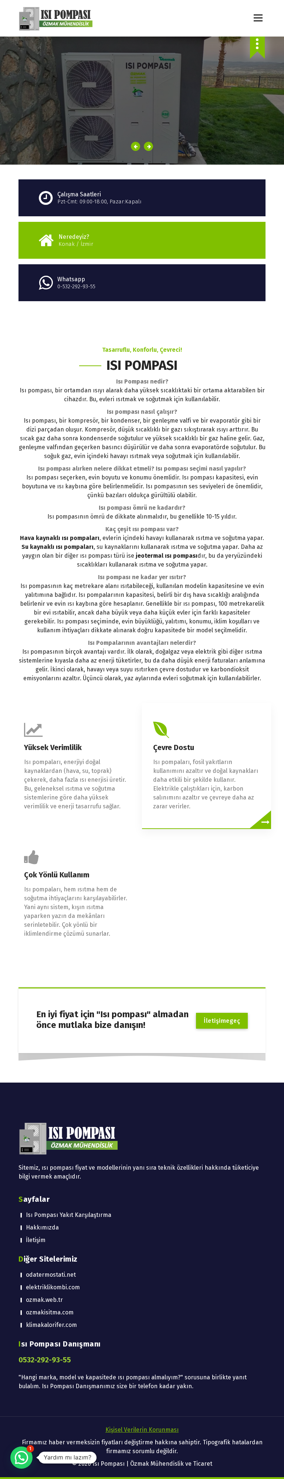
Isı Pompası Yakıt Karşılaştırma (68, 1214)
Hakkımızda (42, 1227)
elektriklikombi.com (53, 1287)
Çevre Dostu (173, 747)
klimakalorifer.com (51, 1324)
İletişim (35, 1240)
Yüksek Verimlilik (53, 747)
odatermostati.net (51, 1274)
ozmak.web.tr (44, 1299)
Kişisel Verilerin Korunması (142, 1429)
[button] (21, 1458)
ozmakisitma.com (50, 1312)
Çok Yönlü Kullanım (56, 874)
